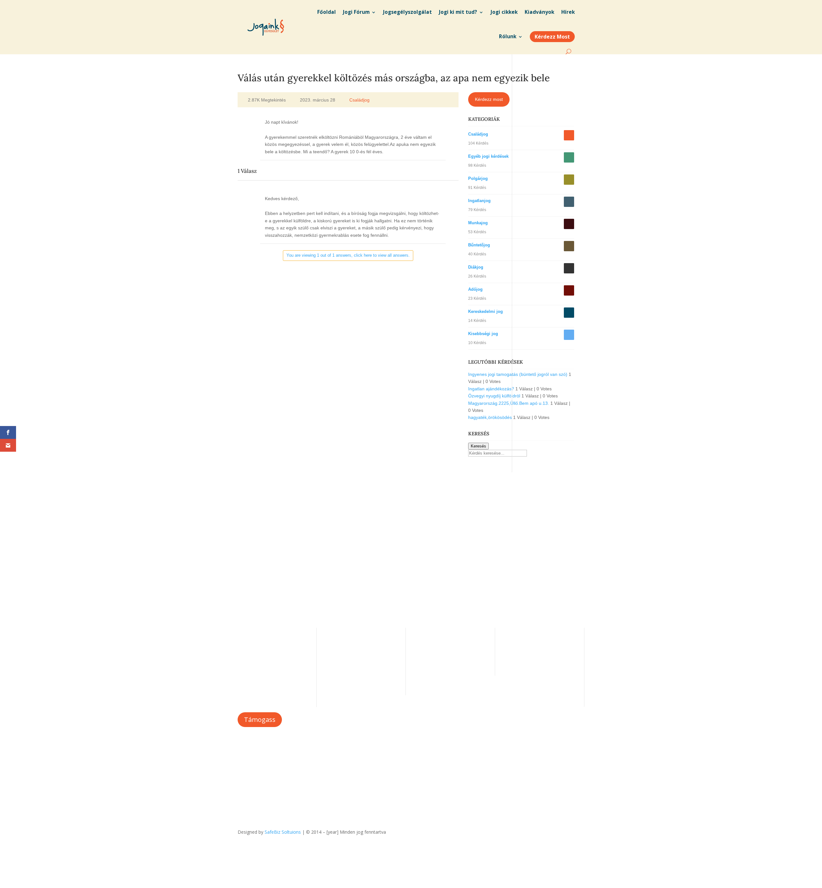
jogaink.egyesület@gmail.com (536, 648)
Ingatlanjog (479, 200)
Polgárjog (478, 178)
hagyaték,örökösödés (490, 417)
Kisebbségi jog (483, 333)
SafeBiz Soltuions (283, 832)
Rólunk (334, 640)
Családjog (359, 99)
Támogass (259, 719)
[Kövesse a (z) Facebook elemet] (579, 831)
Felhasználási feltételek (351, 670)
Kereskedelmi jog (485, 311)
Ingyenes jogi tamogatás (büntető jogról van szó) (517, 374)
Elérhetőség (339, 660)
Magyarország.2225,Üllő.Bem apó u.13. (508, 403)
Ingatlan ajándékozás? (491, 388)
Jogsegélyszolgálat (435, 650)
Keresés (478, 446)
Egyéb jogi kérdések (488, 156)
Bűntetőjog (479, 245)
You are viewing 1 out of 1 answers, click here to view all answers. (348, 255)
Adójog (475, 289)
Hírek (332, 650)
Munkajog (478, 222)
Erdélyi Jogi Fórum (435, 640)
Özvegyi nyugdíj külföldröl (494, 395)
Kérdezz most (489, 99)
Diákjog (475, 267)
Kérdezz (424, 660)
